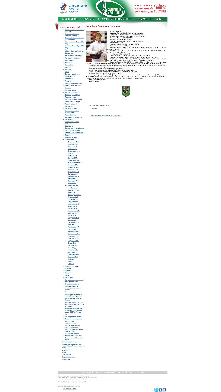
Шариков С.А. (73, 257)
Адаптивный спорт (72, 284)
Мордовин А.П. (73, 218)
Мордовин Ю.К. (73, 220)
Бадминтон (69, 62)
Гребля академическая (73, 83)
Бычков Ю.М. (73, 158)
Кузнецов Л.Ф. (73, 197)
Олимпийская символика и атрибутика (74, 38)
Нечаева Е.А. (72, 225)
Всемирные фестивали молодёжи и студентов (73, 295)
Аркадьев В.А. (73, 144)
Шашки (67, 275)
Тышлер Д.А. (72, 248)
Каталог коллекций (96, 116)
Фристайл (68, 271)
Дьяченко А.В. (73, 167)
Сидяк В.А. (72, 243)
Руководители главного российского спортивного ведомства (74, 51)
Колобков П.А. (73, 185)
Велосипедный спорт (73, 74)
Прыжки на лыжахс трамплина (72, 111)
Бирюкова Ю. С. (74, 151)
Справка (71, 264)
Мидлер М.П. (72, 213)
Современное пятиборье (74, 128)
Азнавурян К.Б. (73, 142)
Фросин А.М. (72, 252)
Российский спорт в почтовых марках (72, 326)
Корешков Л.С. (73, 190)
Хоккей (67, 273)
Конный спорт (70, 90)
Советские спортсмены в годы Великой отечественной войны (73, 346)
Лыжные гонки (70, 97)
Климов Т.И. (72, 183)
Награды (74, 188)
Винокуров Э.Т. (73, 160)
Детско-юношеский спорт (74, 302)
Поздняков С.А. (73, 227)
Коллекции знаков (72, 333)
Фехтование (69, 139)
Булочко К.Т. (72, 156)
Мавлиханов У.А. (74, 204)
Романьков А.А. (74, 234)
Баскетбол (69, 65)
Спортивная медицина (73, 319)
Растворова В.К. (74, 231)
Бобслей (68, 69)
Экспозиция (66, 354)
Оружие (71, 259)
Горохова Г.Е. (73, 165)
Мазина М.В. (72, 206)
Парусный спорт (71, 104)
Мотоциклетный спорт (73, 99)
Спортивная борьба (72, 130)
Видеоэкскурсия (68, 357)
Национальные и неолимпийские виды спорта (73, 287)
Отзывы (141, 372)
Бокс (67, 72)
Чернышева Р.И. (74, 254)
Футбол (68, 268)
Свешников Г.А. (73, 238)
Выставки (98, 372)
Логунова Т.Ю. (73, 199)
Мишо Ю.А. (72, 215)
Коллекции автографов (73, 335)
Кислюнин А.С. (73, 181)
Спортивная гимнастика (74, 133)
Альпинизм (69, 60)
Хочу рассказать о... (69, 342)
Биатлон (68, 67)
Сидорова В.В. (73, 241)
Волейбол (69, 79)
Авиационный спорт (72, 58)
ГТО (66, 314)
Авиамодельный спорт (73, 56)
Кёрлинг (68, 88)
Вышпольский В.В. (75, 162)
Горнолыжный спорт (73, 85)
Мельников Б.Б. (74, 211)
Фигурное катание (72, 266)
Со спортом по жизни (73, 317)
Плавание (68, 106)
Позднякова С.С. (74, 202)
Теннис (67, 135)
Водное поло (70, 76)
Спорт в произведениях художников (74, 330)
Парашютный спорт (72, 102)
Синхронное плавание (73, 117)
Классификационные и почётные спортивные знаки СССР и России (73, 310)
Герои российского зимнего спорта (72, 34)
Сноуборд (69, 126)
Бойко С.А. (72, 153)
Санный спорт (70, 115)
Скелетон (68, 119)
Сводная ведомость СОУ (65, 386)
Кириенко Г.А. (73, 179)
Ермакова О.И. (73, 169)
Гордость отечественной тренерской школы (74, 280)
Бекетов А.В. (72, 146)
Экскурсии (66, 359)
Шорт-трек (69, 277)
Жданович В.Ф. (73, 172)
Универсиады (70, 292)
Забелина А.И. (73, 174)
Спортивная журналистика (70, 322)
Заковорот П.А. (73, 176)
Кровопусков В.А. (74, 195)
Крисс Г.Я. (71, 192)
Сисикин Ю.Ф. (73, 245)
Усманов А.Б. (73, 250)
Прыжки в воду (71, 108)
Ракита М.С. (72, 229)
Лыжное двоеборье (72, 95)
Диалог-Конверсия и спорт (114, 372)
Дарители (65, 350)
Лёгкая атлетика (71, 92)
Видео (64, 352)
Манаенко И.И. (73, 208)
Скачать (126, 99)
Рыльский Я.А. (73, 236)
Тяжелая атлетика (71, 137)
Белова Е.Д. (72, 149)
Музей (70, 261)
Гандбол (68, 81)
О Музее (131, 372)
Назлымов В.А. (73, 222)
